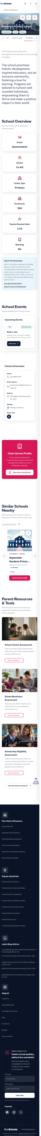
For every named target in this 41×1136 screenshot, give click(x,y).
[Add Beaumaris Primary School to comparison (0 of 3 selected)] (28, 17)
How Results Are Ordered (9, 524)
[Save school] (28, 533)
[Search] (25, 3)
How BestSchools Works (13, 284)
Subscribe (20, 1095)
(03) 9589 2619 (15, 377)
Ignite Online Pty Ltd (25, 1133)
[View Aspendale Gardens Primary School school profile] (19, 556)
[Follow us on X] (20, 1112)
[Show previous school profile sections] (2, 38)
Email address (9, 1084)
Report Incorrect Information (15, 287)
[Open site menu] (36, 3)
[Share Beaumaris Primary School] (22, 17)
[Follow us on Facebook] (7, 1112)
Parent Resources (31, 38)
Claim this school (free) (22, 472)
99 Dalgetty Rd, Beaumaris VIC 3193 (20, 397)
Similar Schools (17, 38)
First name (8, 1074)
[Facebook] (9, 417)
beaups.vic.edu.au (16, 407)
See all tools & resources (18, 786)
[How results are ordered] (19, 524)
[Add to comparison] (22, 533)
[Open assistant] (36, 781)
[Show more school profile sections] (36, 38)
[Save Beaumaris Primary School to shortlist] (34, 17)
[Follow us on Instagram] (14, 1112)
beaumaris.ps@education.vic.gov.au (20, 386)
